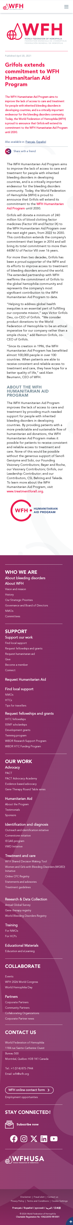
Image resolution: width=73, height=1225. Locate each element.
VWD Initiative (14, 846)
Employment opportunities (21, 1097)
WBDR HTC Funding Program (23, 746)
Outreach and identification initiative (27, 830)
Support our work (19, 637)
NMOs (9, 611)
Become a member (16, 665)
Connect (10, 670)
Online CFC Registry (17, 876)
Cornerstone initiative (18, 835)
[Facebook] (13, 1138)
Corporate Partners (16, 1002)
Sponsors (10, 815)
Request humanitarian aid (20, 654)
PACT (8, 773)
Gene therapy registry (18, 910)
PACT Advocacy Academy (21, 778)
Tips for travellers (15, 705)
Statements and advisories (20, 882)
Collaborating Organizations (22, 1013)
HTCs (8, 700)
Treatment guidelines (18, 887)
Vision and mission (15, 589)
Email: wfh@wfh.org (17, 1074)
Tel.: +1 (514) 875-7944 (19, 1068)
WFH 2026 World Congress (21, 982)
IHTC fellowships (15, 719)
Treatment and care (20, 856)
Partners (11, 997)
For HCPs (10, 936)
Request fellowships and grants (23, 648)
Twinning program (15, 735)
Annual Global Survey (18, 905)
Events (9, 976)
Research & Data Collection (26, 899)
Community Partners (17, 1008)
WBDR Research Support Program (25, 741)
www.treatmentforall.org (25, 491)
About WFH (14, 583)
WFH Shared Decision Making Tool (26, 861)
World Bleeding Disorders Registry (26, 916)
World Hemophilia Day (18, 987)
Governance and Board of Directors (26, 605)
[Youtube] (53, 1138)
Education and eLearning (20, 951)
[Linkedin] (43, 1138)
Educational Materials (21, 945)
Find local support (16, 643)
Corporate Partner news (19, 1018)
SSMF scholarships (16, 724)
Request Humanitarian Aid (25, 679)
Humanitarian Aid (18, 799)
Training (11, 925)
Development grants (17, 730)
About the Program (17, 804)
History (9, 594)
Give (8, 659)
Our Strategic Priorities (19, 600)
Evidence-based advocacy (21, 784)
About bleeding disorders (25, 578)
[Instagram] (23, 1138)
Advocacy (12, 767)
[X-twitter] (33, 1138)
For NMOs (11, 931)
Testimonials (12, 810)
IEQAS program (14, 841)
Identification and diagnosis (26, 824)
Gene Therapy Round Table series (25, 789)
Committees (12, 616)
